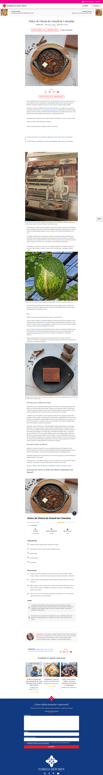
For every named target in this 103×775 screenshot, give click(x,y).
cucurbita (62, 236)
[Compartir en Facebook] (45, 92)
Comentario (27, 715)
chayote (43, 324)
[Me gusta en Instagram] (45, 773)
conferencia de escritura (50, 110)
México (57, 683)
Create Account (89, 1)
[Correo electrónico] (58, 773)
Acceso (98, 1)
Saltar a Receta (37, 30)
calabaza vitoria (40, 649)
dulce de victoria (48, 651)
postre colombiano (39, 651)
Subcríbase (96, 5)
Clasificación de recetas (51, 711)
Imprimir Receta (52, 30)
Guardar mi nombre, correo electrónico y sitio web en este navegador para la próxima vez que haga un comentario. (48, 743)
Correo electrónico (30, 737)
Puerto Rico (35, 689)
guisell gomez (51, 24)
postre (46, 649)
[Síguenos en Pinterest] (53, 773)
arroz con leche (68, 419)
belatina (71, 101)
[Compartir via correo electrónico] (58, 92)
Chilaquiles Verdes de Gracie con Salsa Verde (51, 680)
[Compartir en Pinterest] (53, 92)
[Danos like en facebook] (49, 773)
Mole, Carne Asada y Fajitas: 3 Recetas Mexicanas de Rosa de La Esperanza (69, 682)
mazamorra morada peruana (34, 333)
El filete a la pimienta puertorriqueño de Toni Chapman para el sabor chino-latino (34, 682)
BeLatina (55, 141)
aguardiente (60, 455)
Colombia (65, 24)
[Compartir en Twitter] (49, 92)
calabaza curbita (53, 605)
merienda (50, 649)
